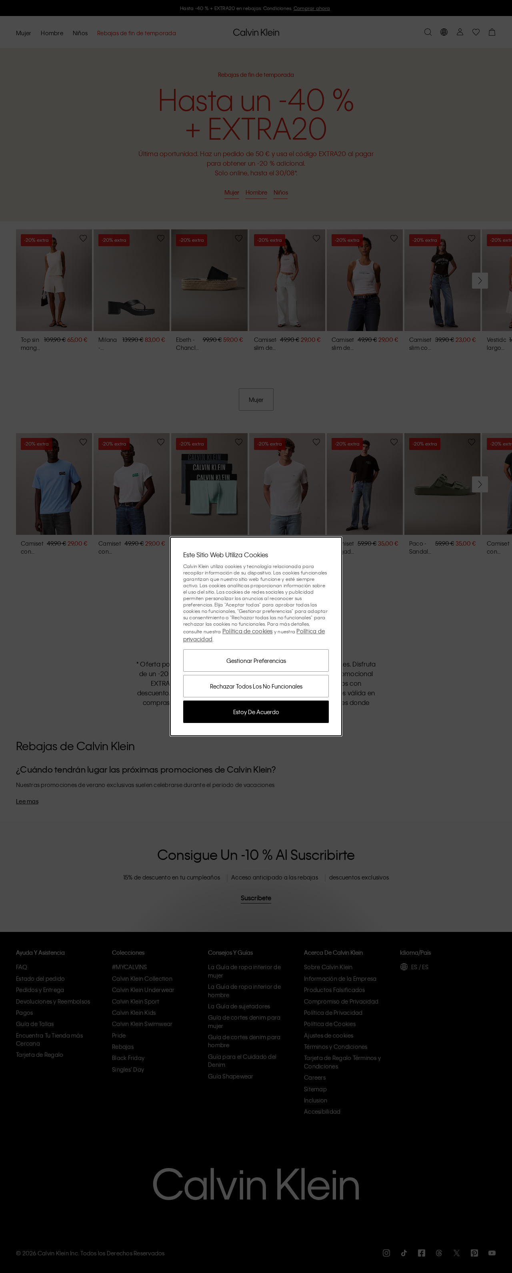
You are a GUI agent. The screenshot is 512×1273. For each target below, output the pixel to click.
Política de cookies (247, 630)
